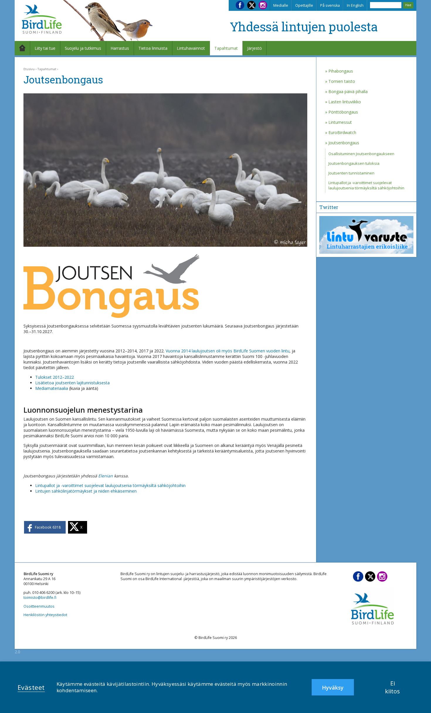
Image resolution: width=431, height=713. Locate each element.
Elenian (105, 476)
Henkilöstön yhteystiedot (45, 614)
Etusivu (29, 69)
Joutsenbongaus (343, 142)
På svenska (330, 5)
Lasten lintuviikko (344, 101)
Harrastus (120, 48)
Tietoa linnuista (152, 48)
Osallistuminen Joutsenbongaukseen (361, 153)
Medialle (280, 5)
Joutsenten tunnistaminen (351, 173)
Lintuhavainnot (191, 48)
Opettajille (304, 5)
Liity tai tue (45, 48)
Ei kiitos (392, 687)
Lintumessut (340, 122)
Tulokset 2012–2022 (54, 377)
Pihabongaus (340, 71)
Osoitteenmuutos (39, 606)
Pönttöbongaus (343, 112)
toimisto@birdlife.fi (39, 597)
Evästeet (31, 687)
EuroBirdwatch (342, 132)
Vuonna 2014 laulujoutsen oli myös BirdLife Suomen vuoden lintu (227, 351)
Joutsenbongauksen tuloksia (353, 163)
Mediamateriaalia (51, 388)
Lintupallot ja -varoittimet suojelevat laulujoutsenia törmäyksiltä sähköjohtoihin (110, 485)
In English (355, 5)
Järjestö (254, 48)
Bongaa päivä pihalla (348, 91)
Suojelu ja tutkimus (83, 48)
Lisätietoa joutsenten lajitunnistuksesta (72, 382)
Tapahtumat (226, 48)
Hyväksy (333, 687)
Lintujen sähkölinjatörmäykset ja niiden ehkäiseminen (86, 491)
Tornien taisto (341, 81)
